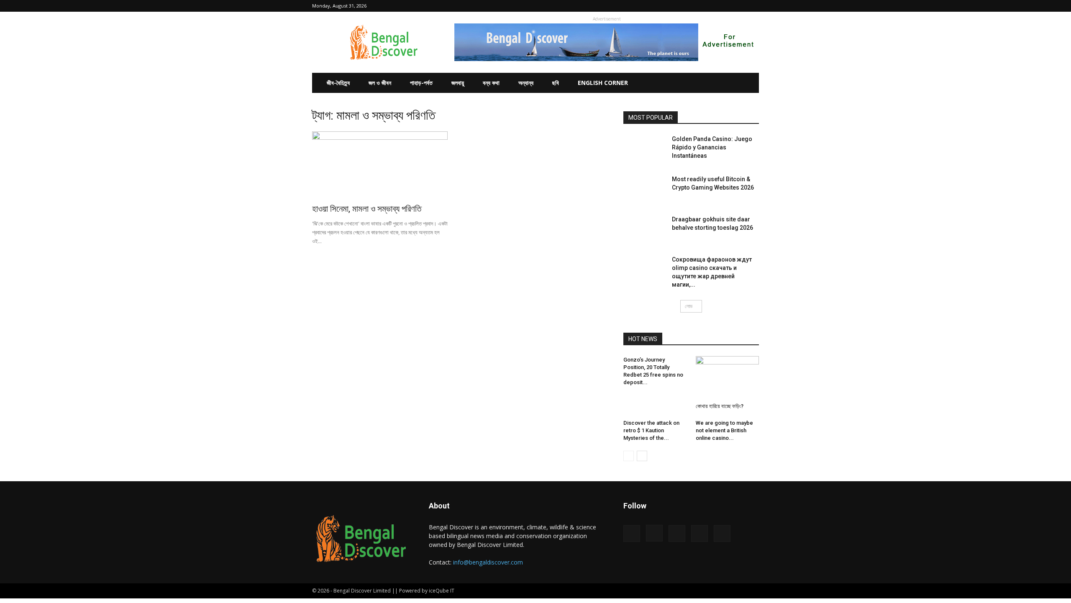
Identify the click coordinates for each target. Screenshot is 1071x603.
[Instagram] (711, 6)
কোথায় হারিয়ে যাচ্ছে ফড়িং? (719, 406)
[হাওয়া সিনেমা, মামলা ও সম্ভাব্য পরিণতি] (380, 164)
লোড (688, 306)
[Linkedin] (725, 6)
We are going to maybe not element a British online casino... (724, 430)
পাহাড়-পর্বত (421, 83)
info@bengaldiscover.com (488, 562)
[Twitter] (739, 6)
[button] (685, 6)
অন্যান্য (525, 83)
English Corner (603, 83)
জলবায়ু (457, 83)
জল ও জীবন (380, 83)
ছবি (555, 83)
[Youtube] (752, 6)
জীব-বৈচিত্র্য (338, 83)
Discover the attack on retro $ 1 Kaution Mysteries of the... (651, 430)
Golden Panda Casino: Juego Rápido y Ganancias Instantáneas (712, 147)
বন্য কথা (491, 83)
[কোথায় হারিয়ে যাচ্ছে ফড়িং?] (727, 378)
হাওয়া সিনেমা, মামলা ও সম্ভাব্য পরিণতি (366, 209)
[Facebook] (697, 6)
